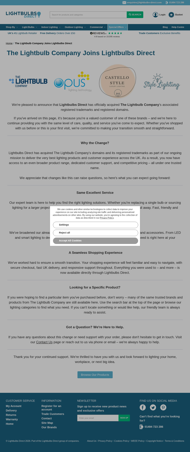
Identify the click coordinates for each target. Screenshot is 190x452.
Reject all (64, 232)
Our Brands (49, 427)
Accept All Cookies (70, 240)
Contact (46, 418)
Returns (11, 414)
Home (9, 423)
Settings (64, 224)
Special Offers (116, 27)
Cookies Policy (121, 441)
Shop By (10, 27)
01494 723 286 (176, 2)
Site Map (47, 422)
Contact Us (44, 342)
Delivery (11, 410)
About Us (91, 441)
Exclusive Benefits (159, 33)
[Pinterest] (163, 407)
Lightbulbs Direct (50, 441)
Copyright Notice (154, 441)
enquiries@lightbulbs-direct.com (144, 2)
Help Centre (178, 27)
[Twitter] (153, 407)
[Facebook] (143, 407)
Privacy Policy (105, 441)
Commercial (96, 27)
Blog (165, 27)
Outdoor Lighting (74, 27)
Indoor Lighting (49, 27)
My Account (13, 406)
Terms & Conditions (174, 441)
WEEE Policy (137, 441)
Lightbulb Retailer (22, 33)
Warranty (12, 419)
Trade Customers (52, 413)
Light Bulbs (28, 27)
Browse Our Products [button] (95, 374)
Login (162, 14)
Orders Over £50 (57, 33)
